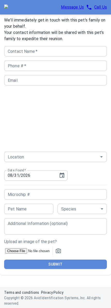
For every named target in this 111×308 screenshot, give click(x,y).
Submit (55, 264)
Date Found (17, 170)
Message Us (72, 7)
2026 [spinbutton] (25, 175)
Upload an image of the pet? (30, 241)
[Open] (101, 156)
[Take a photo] (58, 251)
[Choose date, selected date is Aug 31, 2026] (62, 175)
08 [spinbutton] (10, 175)
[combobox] (48, 156)
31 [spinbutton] (16, 175)
